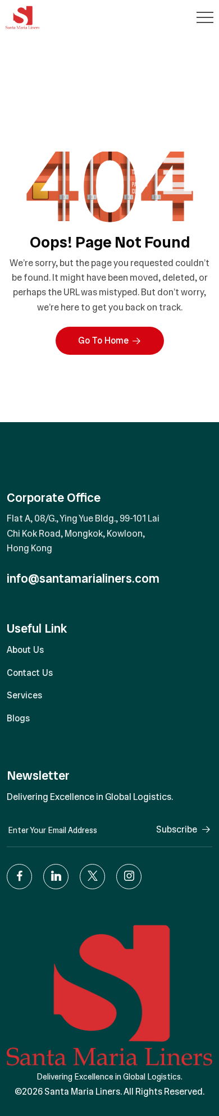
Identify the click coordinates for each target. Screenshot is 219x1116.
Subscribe (176, 829)
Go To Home (103, 340)
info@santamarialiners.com (83, 578)
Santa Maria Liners (82, 1091)
